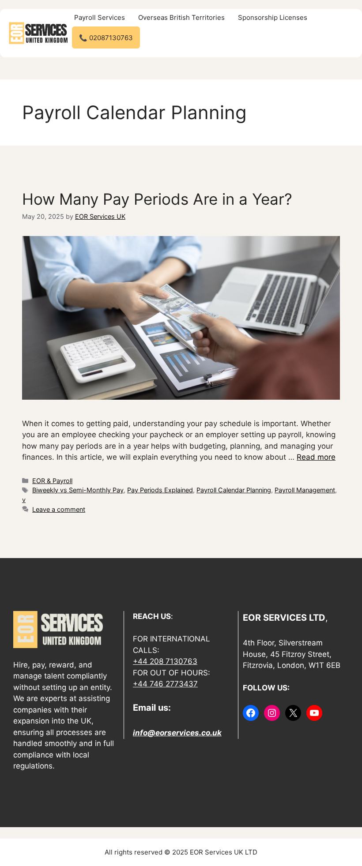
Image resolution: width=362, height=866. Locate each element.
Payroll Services (99, 17)
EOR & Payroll (52, 480)
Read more (316, 457)
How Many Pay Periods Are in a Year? (157, 199)
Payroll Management (305, 490)
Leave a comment (58, 509)
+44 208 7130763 (165, 661)
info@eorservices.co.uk (177, 732)
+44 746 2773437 (165, 683)
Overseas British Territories (181, 17)
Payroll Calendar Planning (233, 490)
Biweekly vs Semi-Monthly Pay (78, 490)
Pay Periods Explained (160, 490)
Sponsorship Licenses (272, 17)
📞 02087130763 (106, 38)
